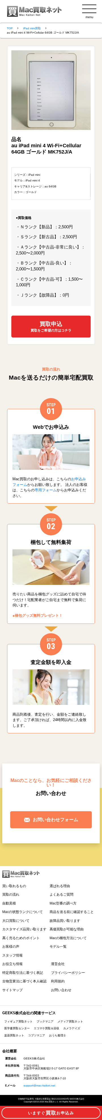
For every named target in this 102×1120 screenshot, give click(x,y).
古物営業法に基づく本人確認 (24, 981)
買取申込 (51, 326)
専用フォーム (46, 490)
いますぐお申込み (51, 1113)
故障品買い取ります (65, 920)
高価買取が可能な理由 (67, 929)
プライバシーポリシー (68, 972)
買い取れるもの (14, 886)
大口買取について (15, 920)
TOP (10, 28)
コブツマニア (36, 1035)
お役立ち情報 (12, 964)
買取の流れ (10, 894)
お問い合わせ (61, 990)
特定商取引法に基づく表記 (22, 972)
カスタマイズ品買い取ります (24, 929)
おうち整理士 (57, 1035)
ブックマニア (45, 1021)
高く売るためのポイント (21, 938)
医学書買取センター (17, 1028)
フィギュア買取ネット (18, 1021)
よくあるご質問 (61, 894)
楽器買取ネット (14, 1035)
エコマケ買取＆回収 (46, 1028)
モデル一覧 (58, 946)
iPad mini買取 (32, 28)
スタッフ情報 (12, 955)
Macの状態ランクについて (22, 912)
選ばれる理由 (60, 886)
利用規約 (58, 981)
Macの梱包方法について (68, 938)
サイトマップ (12, 990)
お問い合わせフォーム (55, 819)
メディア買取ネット (70, 1021)
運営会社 (58, 964)
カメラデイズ (71, 1028)
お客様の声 (10, 946)
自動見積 (9, 903)
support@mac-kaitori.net (39, 1085)
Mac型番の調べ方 (63, 903)
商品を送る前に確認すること (72, 912)
